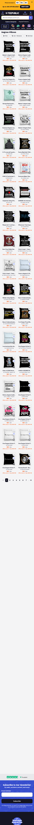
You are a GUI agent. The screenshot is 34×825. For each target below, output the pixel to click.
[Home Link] (12, 13)
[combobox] (15, 17)
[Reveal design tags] (14, 51)
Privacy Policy (23, 805)
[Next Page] (30, 480)
